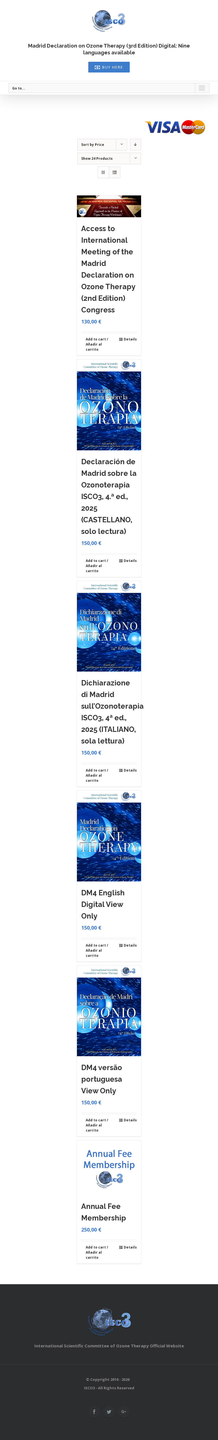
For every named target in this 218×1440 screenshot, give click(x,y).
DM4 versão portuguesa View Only (101, 1079)
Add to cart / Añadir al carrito (97, 344)
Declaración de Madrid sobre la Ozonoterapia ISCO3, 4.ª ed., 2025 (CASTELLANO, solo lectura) (109, 496)
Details (130, 339)
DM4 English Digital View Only (103, 904)
